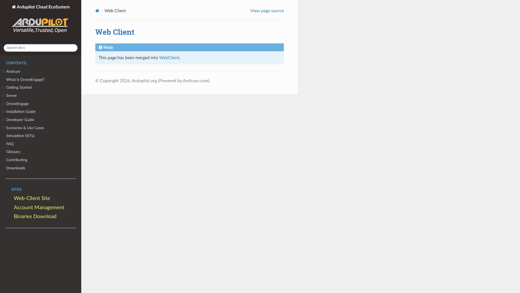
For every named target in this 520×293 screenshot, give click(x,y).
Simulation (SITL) (20, 136)
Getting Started (19, 87)
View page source (267, 11)
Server (11, 96)
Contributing (16, 160)
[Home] (97, 10)
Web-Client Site (32, 198)
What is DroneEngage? (25, 80)
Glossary (13, 152)
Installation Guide (20, 112)
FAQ (10, 144)
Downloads (15, 168)
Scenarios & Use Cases (25, 128)
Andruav (13, 71)
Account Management (39, 207)
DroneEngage (17, 104)
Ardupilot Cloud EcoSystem (43, 7)
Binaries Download (35, 216)
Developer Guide (20, 120)
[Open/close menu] (3, 71)
